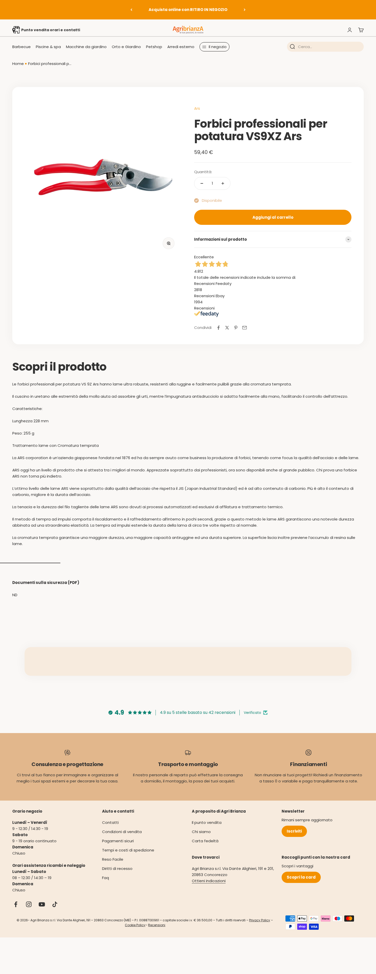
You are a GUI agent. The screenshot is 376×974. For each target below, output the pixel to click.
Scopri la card (301, 877)
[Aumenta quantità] (222, 183)
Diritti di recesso (117, 868)
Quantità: (203, 171)
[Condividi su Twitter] (227, 327)
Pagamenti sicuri (118, 841)
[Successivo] (245, 10)
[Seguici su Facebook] (15, 904)
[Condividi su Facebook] (218, 327)
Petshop (154, 46)
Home (18, 63)
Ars (197, 108)
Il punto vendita (207, 822)
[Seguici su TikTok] (54, 904)
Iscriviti (294, 831)
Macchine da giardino (86, 46)
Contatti (110, 822)
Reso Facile (112, 859)
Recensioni (156, 925)
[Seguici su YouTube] (41, 904)
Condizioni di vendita (122, 831)
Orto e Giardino (126, 46)
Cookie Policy (135, 925)
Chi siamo (201, 831)
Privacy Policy (259, 920)
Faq (105, 877)
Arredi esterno (180, 46)
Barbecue (21, 46)
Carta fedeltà (205, 841)
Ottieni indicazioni (209, 880)
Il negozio (218, 46)
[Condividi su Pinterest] (235, 327)
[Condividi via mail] (244, 327)
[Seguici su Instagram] (28, 904)
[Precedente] (131, 10)
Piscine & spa (48, 46)
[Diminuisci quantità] (201, 183)
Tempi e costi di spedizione (128, 850)
